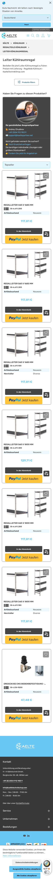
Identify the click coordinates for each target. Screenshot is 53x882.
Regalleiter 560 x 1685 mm (18, 283)
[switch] (46, 872)
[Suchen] (33, 35)
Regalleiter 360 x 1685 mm (18, 362)
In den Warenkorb (23, 231)
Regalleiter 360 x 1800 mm (18, 601)
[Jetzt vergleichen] (37, 35)
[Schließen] (50, 2)
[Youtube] (24, 836)
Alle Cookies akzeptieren (27, 876)
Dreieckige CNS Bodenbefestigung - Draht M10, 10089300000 (24, 683)
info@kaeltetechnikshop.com (15, 788)
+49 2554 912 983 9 (17, 132)
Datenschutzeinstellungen (27, 862)
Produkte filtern (28, 82)
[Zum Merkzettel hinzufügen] (46, 176)
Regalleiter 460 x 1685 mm (18, 205)
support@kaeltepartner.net (20, 135)
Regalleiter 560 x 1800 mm (18, 444)
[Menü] (28, 35)
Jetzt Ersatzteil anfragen (19, 144)
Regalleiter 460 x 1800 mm (18, 523)
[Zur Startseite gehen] (9, 36)
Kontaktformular (22, 803)
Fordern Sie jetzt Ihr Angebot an (22, 153)
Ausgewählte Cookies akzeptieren (27, 869)
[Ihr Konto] (43, 35)
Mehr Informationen (12, 855)
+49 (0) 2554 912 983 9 (13, 781)
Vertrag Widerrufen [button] (41, 30)
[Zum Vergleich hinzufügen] (46, 234)
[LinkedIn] (28, 836)
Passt (26, 25)
